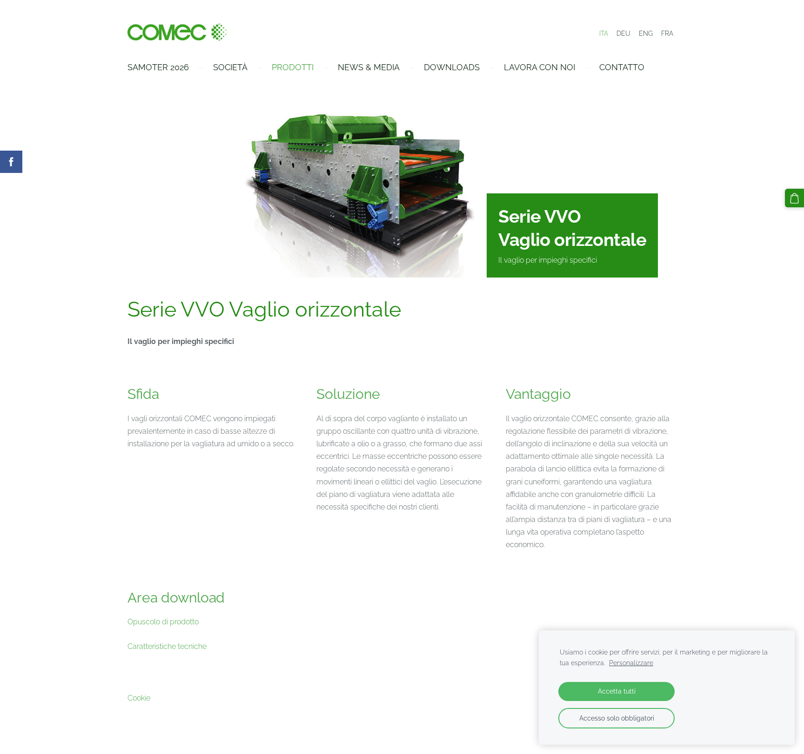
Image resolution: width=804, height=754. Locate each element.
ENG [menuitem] (646, 33)
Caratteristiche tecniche (167, 646)
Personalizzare (631, 663)
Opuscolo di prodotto (163, 621)
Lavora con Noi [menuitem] (539, 67)
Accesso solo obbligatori (616, 718)
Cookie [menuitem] (138, 698)
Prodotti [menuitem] (293, 67)
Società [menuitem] (230, 67)
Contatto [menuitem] (621, 67)
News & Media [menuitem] (369, 67)
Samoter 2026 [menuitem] (158, 67)
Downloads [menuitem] (452, 67)
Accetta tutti (617, 691)
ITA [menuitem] (603, 33)
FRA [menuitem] (667, 33)
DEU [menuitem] (623, 33)
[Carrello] (794, 198)
